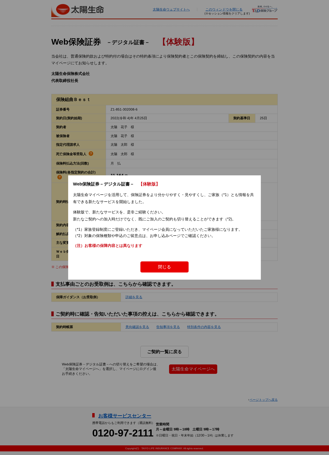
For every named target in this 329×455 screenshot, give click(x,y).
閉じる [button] (164, 266)
